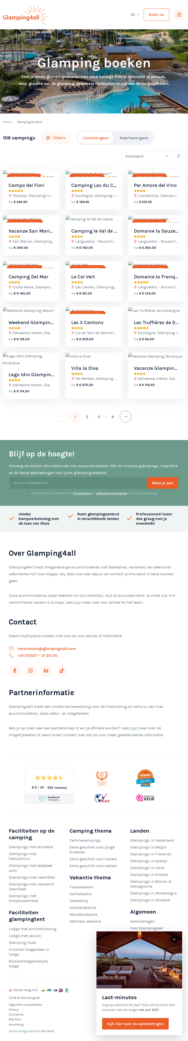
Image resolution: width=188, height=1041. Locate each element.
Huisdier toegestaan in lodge (29, 952)
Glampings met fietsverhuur (22, 856)
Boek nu (156, 14)
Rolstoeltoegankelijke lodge (28, 963)
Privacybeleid (82, 493)
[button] (125, 416)
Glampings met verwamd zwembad (31, 886)
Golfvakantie (81, 894)
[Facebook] (15, 671)
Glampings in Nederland (152, 840)
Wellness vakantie (85, 921)
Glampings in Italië (147, 867)
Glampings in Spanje (148, 861)
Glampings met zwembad (32, 877)
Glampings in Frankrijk (150, 854)
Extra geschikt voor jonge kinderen (92, 849)
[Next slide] (52, 173)
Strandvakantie (83, 907)
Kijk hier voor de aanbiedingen (135, 1023)
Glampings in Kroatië (149, 874)
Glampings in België (148, 847)
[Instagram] (30, 671)
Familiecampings (85, 840)
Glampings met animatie (31, 847)
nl (134, 14)
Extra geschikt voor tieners (93, 859)
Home (7, 122)
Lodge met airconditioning (33, 929)
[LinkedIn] (46, 671)
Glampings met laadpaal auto (31, 868)
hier (77, 602)
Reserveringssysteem (24, 1031)
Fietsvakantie (81, 887)
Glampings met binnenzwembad (23, 898)
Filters (58, 138)
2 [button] (87, 416)
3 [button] (99, 416)
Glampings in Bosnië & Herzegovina (151, 884)
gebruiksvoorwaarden (112, 493)
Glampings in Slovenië (150, 900)
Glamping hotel (22, 942)
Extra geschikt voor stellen (93, 865)
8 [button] (112, 416)
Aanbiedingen (142, 921)
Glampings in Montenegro (153, 893)
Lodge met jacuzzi (25, 935)
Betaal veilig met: (25, 990)
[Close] (174, 939)
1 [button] (75, 416)
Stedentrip (79, 900)
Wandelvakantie (83, 914)
